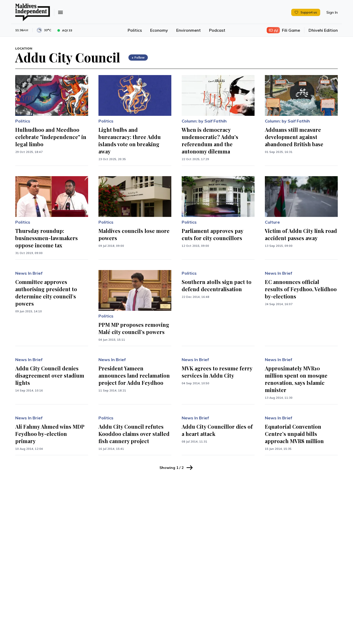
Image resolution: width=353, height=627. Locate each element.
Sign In (332, 12)
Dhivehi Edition (323, 30)
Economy (159, 30)
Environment (188, 30)
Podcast (217, 30)
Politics (135, 30)
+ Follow (138, 57)
